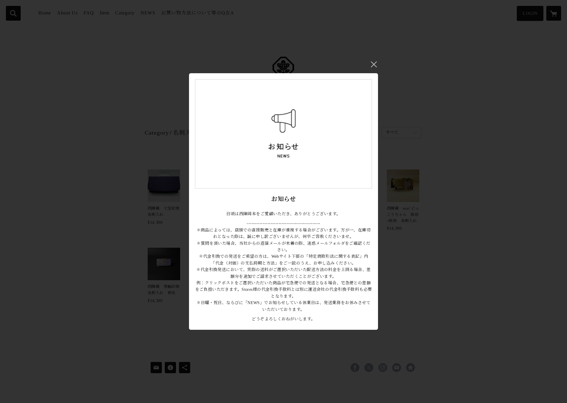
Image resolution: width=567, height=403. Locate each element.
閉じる (374, 64)
